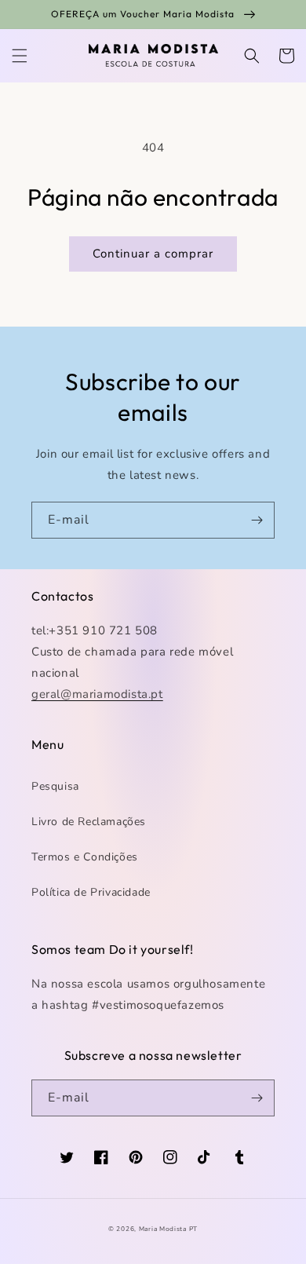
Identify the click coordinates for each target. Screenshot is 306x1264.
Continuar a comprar (153, 253)
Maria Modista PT (168, 1229)
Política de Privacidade (91, 892)
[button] (19, 55)
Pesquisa (55, 786)
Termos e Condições (84, 856)
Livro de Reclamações (88, 821)
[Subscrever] (256, 520)
